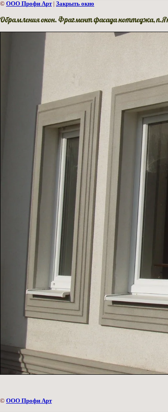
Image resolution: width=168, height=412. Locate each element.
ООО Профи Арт (29, 3)
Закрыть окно (75, 3)
